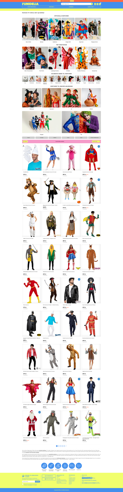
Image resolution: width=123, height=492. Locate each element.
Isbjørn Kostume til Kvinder (28, 238)
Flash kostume (26, 304)
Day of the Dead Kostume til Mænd (88, 304)
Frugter (84, 82)
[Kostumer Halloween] (31, 98)
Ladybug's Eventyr (94, 70)
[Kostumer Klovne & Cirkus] (91, 79)
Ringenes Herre (94, 41)
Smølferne (55, 41)
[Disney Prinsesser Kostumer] (55, 58)
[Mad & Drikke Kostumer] (38, 79)
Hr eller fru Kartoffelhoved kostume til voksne (71, 205)
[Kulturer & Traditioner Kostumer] (45, 79)
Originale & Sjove (58, 82)
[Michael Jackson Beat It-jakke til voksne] (31, 357)
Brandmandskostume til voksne (88, 338)
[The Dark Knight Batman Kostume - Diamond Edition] (31, 324)
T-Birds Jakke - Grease (67, 304)
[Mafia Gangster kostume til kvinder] (51, 390)
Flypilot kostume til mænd (67, 338)
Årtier (52, 82)
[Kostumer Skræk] (65, 79)
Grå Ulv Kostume (46, 437)
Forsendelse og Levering (61, 479)
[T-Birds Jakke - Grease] (71, 290)
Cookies (70, 481)
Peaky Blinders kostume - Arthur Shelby (89, 404)
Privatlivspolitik (71, 480)
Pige (68, 137)
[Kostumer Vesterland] (98, 79)
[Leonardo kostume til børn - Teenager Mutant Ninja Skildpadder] (91, 423)
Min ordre (58, 478)
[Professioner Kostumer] (32, 79)
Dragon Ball (68, 41)
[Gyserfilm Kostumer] (41, 58)
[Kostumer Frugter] (85, 79)
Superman (81, 41)
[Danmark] (83, 478)
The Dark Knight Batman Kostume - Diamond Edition (31, 339)
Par (81, 134)
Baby (81, 137)
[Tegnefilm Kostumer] (28, 58)
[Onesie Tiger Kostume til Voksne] (31, 191)
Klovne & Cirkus (91, 82)
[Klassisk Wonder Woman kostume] (71, 390)
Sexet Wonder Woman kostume (68, 271)
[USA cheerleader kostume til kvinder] (51, 158)
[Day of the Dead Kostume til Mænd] (91, 290)
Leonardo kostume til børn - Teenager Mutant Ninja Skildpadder (90, 438)
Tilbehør (71, 6)
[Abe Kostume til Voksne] (71, 357)
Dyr (25, 82)
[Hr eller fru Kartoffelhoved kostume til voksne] (71, 191)
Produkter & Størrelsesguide (62, 480)
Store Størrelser (94, 137)
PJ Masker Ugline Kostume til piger (29, 404)
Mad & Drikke (38, 82)
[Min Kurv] (100, 4)
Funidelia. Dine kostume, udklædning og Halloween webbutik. (30, 4)
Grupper (41, 134)
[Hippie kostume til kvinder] (91, 357)
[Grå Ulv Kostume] (51, 423)
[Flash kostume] (31, 290)
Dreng (54, 137)
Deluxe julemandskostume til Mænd (29, 437)
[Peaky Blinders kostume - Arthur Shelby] (91, 390)
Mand (28, 137)
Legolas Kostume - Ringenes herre (49, 238)
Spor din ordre (49, 478)
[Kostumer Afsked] (91, 98)
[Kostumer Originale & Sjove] (58, 79)
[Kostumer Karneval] (51, 98)
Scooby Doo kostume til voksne (88, 271)
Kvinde (41, 137)
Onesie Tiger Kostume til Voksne (29, 205)
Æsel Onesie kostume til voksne (49, 371)
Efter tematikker (32, 6)
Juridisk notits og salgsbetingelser (72, 479)
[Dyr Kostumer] (25, 79)
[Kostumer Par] (81, 122)
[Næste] (66, 446)
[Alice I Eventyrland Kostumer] (68, 58)
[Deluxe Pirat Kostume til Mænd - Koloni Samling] (51, 191)
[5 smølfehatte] (31, 158)
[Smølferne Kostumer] (55, 29)
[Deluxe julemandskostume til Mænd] (31, 423)
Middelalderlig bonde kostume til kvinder (70, 238)
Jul (71, 108)
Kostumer (51, 6)
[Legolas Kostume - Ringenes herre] (51, 224)
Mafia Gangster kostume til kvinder (49, 404)
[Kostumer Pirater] (71, 79)
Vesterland (98, 82)
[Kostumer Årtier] (52, 79)
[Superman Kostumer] (81, 29)
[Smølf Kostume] (51, 324)
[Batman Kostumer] (41, 29)
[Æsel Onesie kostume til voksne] (51, 357)
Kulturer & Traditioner (45, 83)
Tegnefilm (28, 70)
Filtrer (26, 141)
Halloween (32, 108)
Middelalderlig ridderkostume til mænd (30, 271)
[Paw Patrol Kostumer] (81, 58)
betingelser (30, 485)
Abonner (37, 481)
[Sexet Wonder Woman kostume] (71, 257)
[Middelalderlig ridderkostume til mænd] (31, 257)
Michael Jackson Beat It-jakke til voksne (30, 371)
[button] (99, 60)
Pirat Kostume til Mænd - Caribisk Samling (50, 304)
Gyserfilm (42, 70)
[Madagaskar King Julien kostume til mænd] (71, 423)
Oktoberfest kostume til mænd (88, 205)
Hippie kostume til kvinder (87, 371)
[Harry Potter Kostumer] (28, 29)
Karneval (51, 108)
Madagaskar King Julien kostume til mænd (71, 437)
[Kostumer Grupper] (41, 122)
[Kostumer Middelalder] (78, 79)
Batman (41, 41)
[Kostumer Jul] (71, 98)
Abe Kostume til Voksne (67, 371)
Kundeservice (49, 475)
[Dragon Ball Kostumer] (68, 29)
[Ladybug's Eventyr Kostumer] (94, 58)
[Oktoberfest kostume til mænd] (91, 191)
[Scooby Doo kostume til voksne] (91, 257)
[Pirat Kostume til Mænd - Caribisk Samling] (51, 290)
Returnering (59, 481)
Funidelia (23, 9)
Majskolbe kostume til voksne (48, 271)
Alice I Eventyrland (68, 70)
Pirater (71, 82)
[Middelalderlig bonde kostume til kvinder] (71, 224)
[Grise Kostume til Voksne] (71, 158)
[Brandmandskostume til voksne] (91, 324)
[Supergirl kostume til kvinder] (91, 158)
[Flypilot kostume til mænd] (71, 324)
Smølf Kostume (46, 338)
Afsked (91, 108)
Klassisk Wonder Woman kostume (69, 404)
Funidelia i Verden (72, 477)
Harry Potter (28, 41)
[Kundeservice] (97, 4)
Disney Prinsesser (55, 70)
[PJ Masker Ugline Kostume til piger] (31, 390)
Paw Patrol (81, 70)
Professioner (32, 82)
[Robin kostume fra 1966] (91, 224)
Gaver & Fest (90, 6)
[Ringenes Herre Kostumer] (94, 29)
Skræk (65, 82)
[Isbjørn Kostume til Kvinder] (31, 224)
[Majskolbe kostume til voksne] (51, 257)
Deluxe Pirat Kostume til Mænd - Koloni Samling (50, 206)
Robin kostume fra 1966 (86, 238)
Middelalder (78, 82)
